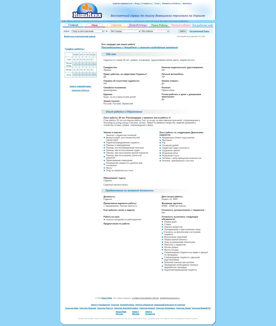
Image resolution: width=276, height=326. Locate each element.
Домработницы (127, 305)
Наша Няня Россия (121, 313)
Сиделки (115, 305)
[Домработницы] (138, 27)
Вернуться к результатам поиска (79, 36)
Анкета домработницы (80, 86)
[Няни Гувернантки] (95, 27)
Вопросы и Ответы (171, 3)
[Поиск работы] (159, 27)
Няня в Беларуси (150, 313)
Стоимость (147, 3)
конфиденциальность (170, 298)
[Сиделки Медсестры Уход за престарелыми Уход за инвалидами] (116, 27)
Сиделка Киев (71, 308)
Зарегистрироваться (122, 3)
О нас (157, 3)
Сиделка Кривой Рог (201, 308)
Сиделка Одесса (105, 308)
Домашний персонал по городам (169, 305)
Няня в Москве (135, 313)
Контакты (187, 3)
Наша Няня (106, 298)
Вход (137, 3)
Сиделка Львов (183, 308)
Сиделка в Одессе (80, 90)
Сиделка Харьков (87, 308)
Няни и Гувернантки (100, 305)
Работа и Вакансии (144, 305)
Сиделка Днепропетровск (126, 308)
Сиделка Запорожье (165, 308)
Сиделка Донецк (147, 308)
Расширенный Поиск (199, 31)
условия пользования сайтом (145, 298)
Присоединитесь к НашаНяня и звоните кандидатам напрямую (139, 47)
